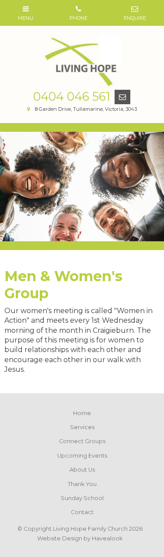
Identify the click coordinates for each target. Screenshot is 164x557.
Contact (82, 512)
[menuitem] (82, 413)
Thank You (82, 484)
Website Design (59, 538)
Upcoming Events (82, 455)
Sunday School (82, 498)
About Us (82, 469)
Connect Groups (82, 441)
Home (82, 413)
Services (82, 427)
